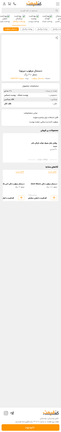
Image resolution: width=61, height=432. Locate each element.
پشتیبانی (43, 418)
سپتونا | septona (17, 78)
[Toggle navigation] (58, 4)
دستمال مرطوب (38, 78)
